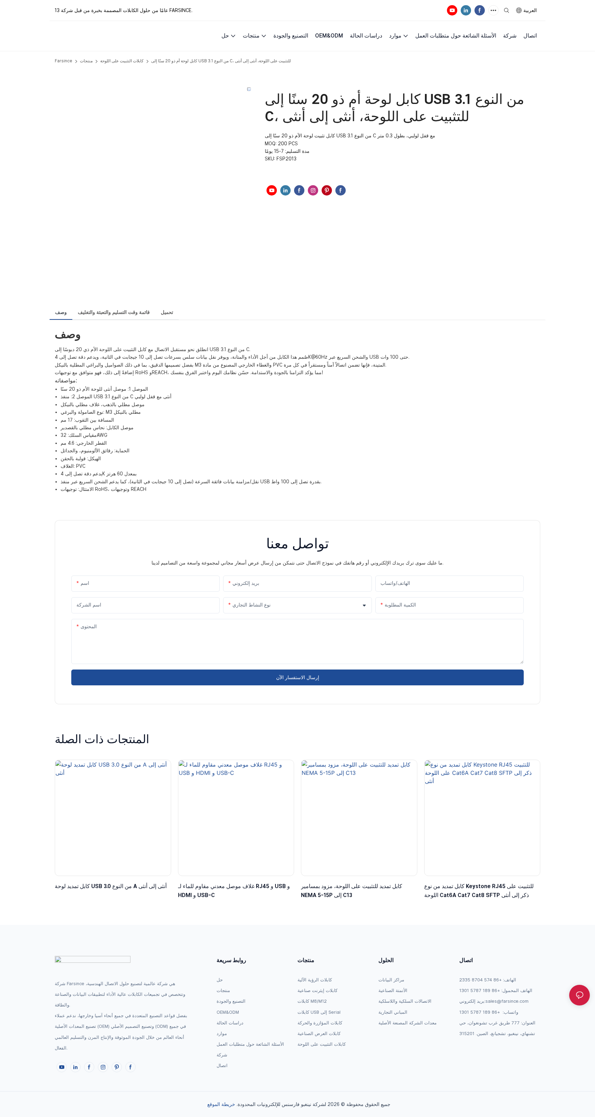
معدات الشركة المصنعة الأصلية (407, 1022)
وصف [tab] (61, 312)
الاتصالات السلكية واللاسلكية (404, 1001)
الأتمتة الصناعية (392, 990)
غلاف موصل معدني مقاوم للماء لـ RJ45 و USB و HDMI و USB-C (234, 890)
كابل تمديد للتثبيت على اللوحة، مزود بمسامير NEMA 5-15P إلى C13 (351, 890)
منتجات (86, 61)
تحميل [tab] (167, 312)
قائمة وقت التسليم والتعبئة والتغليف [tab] (114, 312)
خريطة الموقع (221, 1104)
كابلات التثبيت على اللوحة (122, 61)
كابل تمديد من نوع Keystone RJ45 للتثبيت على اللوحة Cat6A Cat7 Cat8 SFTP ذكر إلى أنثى (479, 890)
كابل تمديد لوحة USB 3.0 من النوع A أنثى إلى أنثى (111, 886)
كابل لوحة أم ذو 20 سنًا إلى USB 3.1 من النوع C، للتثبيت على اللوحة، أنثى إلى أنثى (221, 61)
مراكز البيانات (391, 979)
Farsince (63, 61)
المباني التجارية (392, 1012)
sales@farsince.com (507, 1001)
